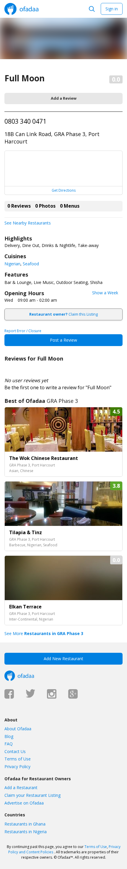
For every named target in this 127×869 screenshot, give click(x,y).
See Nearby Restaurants (27, 223)
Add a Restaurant (21, 787)
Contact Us (15, 751)
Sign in (111, 9)
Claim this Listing (63, 314)
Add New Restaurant (63, 658)
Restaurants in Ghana (24, 824)
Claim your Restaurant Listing (32, 795)
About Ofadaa (17, 728)
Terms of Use (17, 759)
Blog (8, 736)
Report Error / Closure (22, 330)
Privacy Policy (17, 766)
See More (43, 633)
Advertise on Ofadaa (24, 803)
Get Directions (64, 190)
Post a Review (63, 340)
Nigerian (12, 263)
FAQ (8, 744)
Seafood (31, 263)
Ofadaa (21, 9)
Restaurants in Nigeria (25, 831)
